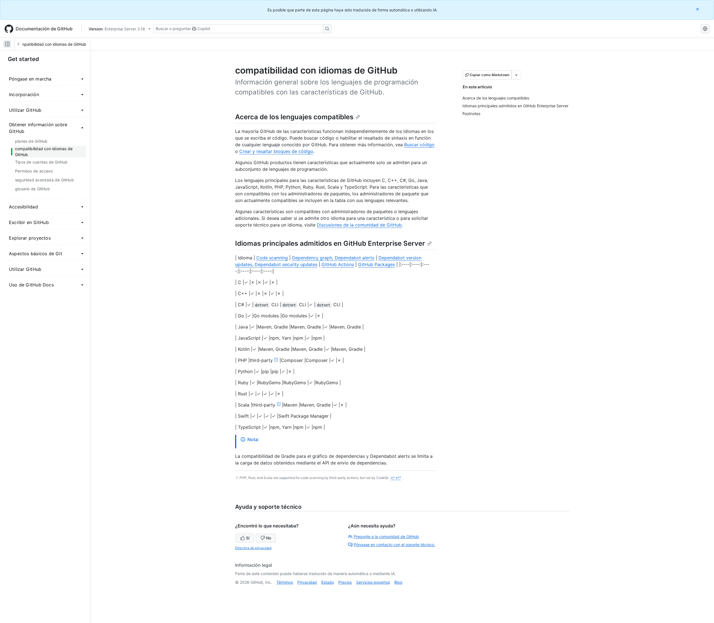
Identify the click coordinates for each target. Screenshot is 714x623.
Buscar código (419, 144)
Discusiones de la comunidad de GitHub (359, 225)
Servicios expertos (373, 582)
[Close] (698, 9)
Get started (23, 59)
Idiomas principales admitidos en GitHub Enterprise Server (330, 243)
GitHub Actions (338, 264)
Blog (398, 582)
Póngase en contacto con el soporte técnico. (394, 544)
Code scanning (272, 258)
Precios (345, 582)
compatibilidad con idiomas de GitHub (51, 44)
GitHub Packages (376, 264)
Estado (327, 582)
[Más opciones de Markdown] (516, 74)
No (268, 538)
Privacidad (307, 582)
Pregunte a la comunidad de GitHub (386, 536)
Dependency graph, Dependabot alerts (333, 258)
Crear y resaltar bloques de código (276, 151)
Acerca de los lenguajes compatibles (294, 117)
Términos (284, 582)
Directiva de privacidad (253, 548)
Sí (247, 538)
